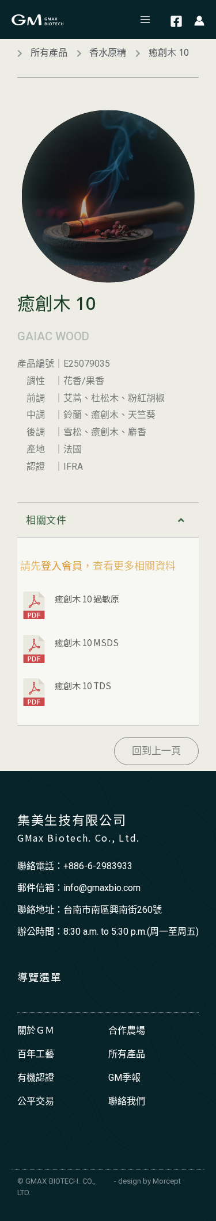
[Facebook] (176, 21)
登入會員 (61, 566)
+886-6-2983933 (97, 866)
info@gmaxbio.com (102, 887)
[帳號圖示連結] (199, 20)
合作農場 (126, 1030)
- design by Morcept (147, 1181)
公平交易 (35, 1101)
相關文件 (46, 520)
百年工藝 (35, 1054)
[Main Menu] (145, 19)
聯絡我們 (126, 1101)
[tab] (108, 520)
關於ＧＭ (35, 1030)
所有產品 (126, 1054)
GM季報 (124, 1077)
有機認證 (35, 1077)
